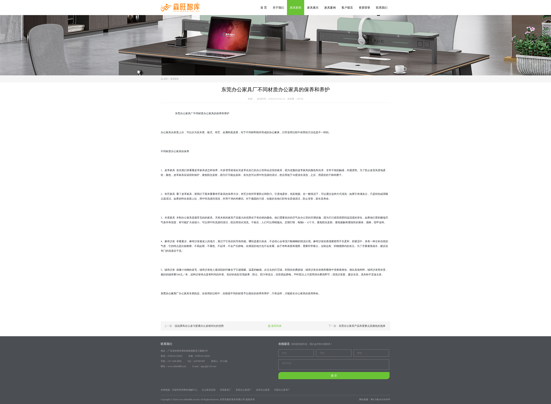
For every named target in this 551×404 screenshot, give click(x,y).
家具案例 (330, 7)
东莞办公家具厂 (170, 293)
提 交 (334, 375)
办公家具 (274, 132)
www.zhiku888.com (187, 399)
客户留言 (347, 7)
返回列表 (275, 325)
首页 (166, 79)
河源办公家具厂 (282, 390)
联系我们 (381, 7)
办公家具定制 (209, 390)
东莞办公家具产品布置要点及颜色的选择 (362, 325)
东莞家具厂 (225, 390)
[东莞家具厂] (182, 6)
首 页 (263, 7)
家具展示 (313, 7)
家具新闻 (295, 7)
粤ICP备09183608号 (380, 399)
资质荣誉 (364, 7)
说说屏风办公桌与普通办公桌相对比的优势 (199, 325)
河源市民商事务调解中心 (184, 390)
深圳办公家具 (263, 390)
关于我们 (278, 7)
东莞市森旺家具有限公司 (232, 399)
